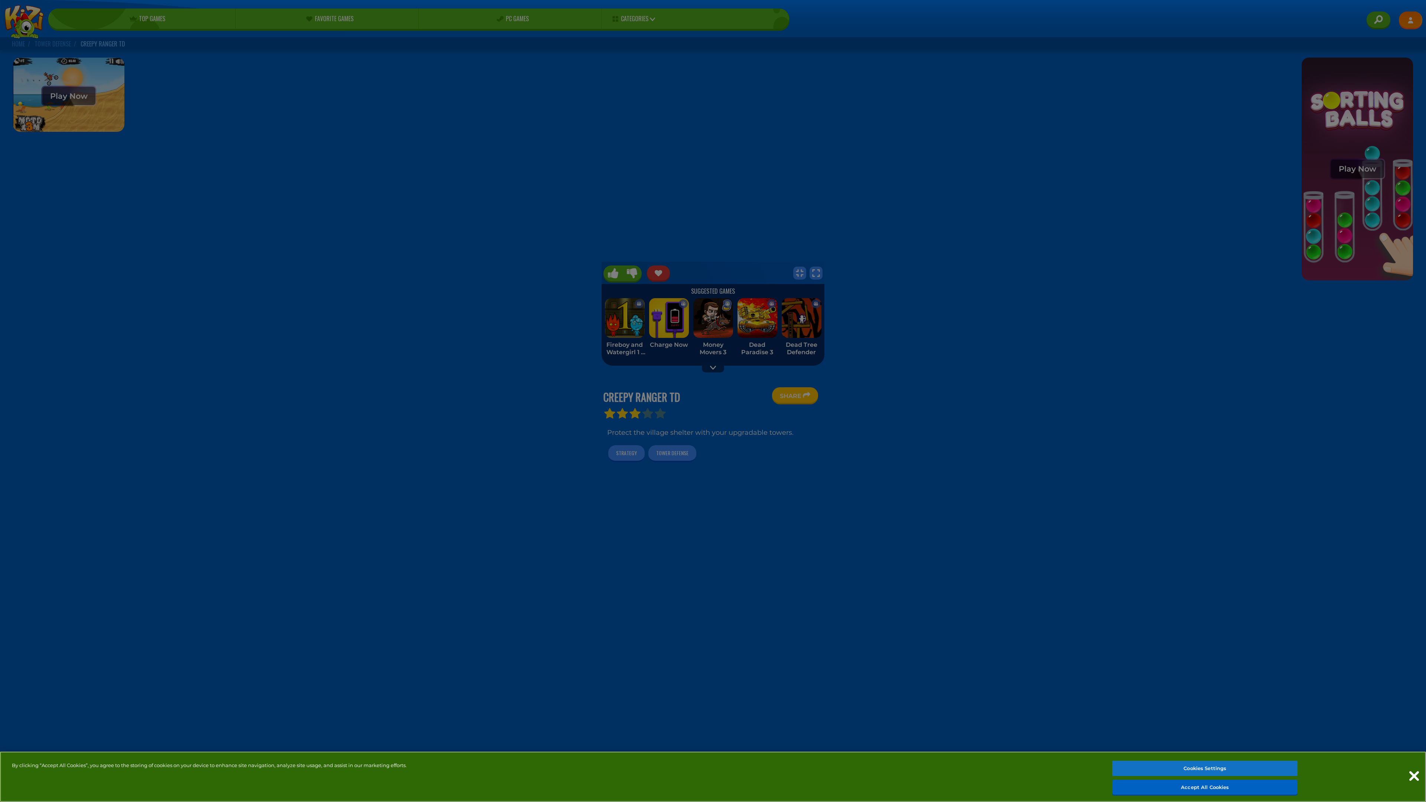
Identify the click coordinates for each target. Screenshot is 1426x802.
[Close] (1414, 776)
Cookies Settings (1205, 768)
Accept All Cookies (1205, 787)
